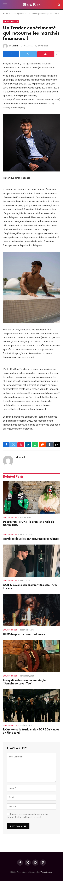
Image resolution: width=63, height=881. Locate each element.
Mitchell (15, 46)
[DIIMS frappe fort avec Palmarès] (31, 610)
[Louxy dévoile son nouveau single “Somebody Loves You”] (31, 656)
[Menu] (5, 4)
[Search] (58, 4)
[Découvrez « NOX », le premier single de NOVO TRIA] (31, 497)
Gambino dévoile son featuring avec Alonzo (31, 539)
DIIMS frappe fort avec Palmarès (24, 634)
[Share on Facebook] (11, 54)
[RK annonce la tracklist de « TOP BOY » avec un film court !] (31, 705)
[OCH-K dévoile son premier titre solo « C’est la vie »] (31, 561)
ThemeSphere (46, 872)
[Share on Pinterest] (45, 54)
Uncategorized (11, 21)
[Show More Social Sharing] (57, 54)
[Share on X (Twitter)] (28, 54)
